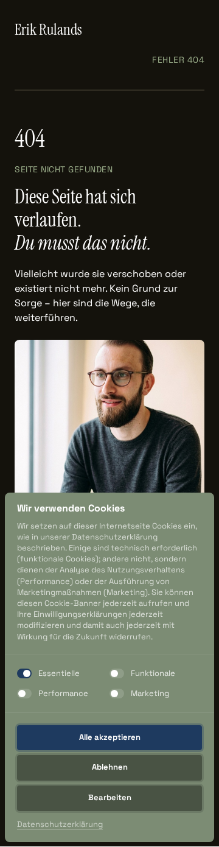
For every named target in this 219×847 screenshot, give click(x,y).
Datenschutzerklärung (60, 825)
